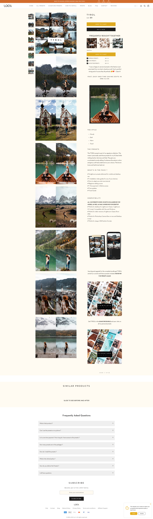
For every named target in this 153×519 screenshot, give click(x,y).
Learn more (133, 510)
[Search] (145, 6)
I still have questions (45, 473)
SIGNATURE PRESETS (55, 5)
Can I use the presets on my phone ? (50, 430)
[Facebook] (104, 372)
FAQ (96, 5)
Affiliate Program (103, 508)
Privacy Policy (77, 508)
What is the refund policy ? (47, 459)
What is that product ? (46, 423)
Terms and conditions (89, 508)
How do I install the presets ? (48, 451)
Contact (52, 508)
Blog (58, 508)
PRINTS (82, 5)
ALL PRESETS (41, 5)
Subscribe (77, 498)
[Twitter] (106, 372)
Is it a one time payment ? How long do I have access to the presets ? (60, 437)
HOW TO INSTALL (71, 5)
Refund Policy (66, 508)
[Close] (150, 504)
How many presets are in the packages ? (51, 444)
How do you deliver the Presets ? (49, 466)
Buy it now (101, 29)
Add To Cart (101, 54)
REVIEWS (114, 5)
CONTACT (104, 5)
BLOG (90, 5)
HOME (31, 5)
